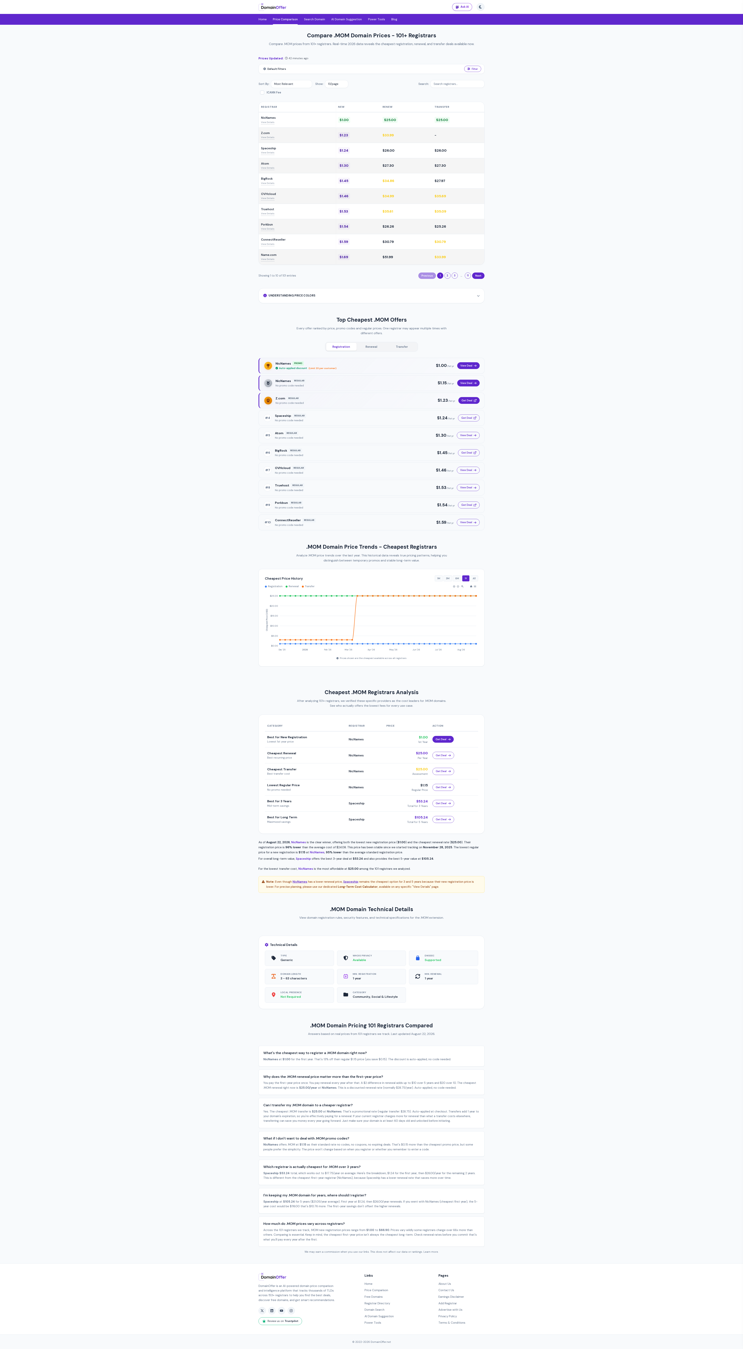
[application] (371, 621)
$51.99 (388, 257)
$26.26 (388, 226)
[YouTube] (281, 1310)
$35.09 (440, 211)
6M (457, 578)
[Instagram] (291, 1310)
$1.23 (344, 135)
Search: (423, 84)
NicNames (268, 118)
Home (263, 19)
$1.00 (344, 120)
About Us (444, 1284)
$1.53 (344, 211)
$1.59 (344, 242)
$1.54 (344, 226)
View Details (267, 122)
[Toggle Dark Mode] (480, 7)
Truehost (267, 209)
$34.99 (388, 196)
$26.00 (389, 150)
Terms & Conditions (451, 1323)
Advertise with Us (450, 1310)
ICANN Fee (274, 92)
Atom (265, 164)
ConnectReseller (273, 240)
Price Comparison (285, 19)
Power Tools (376, 19)
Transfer (402, 347)
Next (478, 275)
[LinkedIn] (272, 1310)
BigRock (267, 179)
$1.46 (344, 196)
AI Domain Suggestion (346, 19)
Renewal (371, 347)
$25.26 (440, 226)
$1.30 (344, 165)
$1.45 (344, 181)
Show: (319, 84)
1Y (466, 578)
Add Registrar (447, 1303)
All (474, 578)
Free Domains (374, 1297)
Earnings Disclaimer (451, 1297)
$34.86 (388, 181)
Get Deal (466, 400)
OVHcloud (268, 194)
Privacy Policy (447, 1316)
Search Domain (314, 19)
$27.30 (388, 165)
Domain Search (374, 1310)
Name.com (268, 255)
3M (447, 578)
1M (438, 578)
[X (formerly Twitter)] (262, 1310)
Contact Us (446, 1290)
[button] (454, 586)
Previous (427, 275)
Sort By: (264, 84)
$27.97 (440, 181)
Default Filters (276, 69)
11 (468, 275)
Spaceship (268, 148)
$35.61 (388, 211)
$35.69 (440, 196)
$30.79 (388, 242)
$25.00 (390, 120)
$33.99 (388, 135)
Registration (341, 347)
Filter (475, 69)
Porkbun (267, 224)
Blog (394, 19)
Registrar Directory (377, 1303)
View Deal (466, 365)
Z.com (265, 133)
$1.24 (344, 150)
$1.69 (344, 257)
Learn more (431, 1251)
